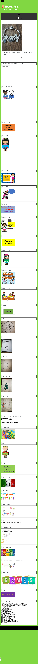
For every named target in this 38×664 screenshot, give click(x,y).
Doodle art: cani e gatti (5, 615)
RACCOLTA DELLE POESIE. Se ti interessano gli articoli (9, 522)
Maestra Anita (12, 6)
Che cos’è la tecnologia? (5, 608)
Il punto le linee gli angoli (8, 0)
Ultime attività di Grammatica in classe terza (8, 616)
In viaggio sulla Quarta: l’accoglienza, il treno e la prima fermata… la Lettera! (13, 603)
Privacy (0, 659)
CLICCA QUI (19, 522)
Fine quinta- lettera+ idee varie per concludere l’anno (17, 53)
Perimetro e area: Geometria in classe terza (8, 612)
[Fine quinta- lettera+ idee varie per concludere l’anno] (12, 37)
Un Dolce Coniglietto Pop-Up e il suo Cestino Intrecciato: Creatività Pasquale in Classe (14, 604)
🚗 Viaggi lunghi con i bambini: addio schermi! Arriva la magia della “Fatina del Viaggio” (14, 605)
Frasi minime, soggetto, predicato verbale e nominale (10, 621)
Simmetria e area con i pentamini (7, 606)
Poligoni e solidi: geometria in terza (7, 611)
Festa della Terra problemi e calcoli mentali (8, 617)
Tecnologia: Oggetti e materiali (6, 613)
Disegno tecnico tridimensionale (6, 618)
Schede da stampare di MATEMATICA (7, 419)
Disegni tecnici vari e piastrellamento (7, 619)
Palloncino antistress (5, 610)
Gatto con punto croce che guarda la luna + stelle (9, 620)
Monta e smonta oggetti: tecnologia (7, 609)
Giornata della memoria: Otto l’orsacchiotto (8, 614)
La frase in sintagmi (5, 622)
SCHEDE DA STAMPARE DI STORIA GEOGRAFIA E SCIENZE (10, 422)
